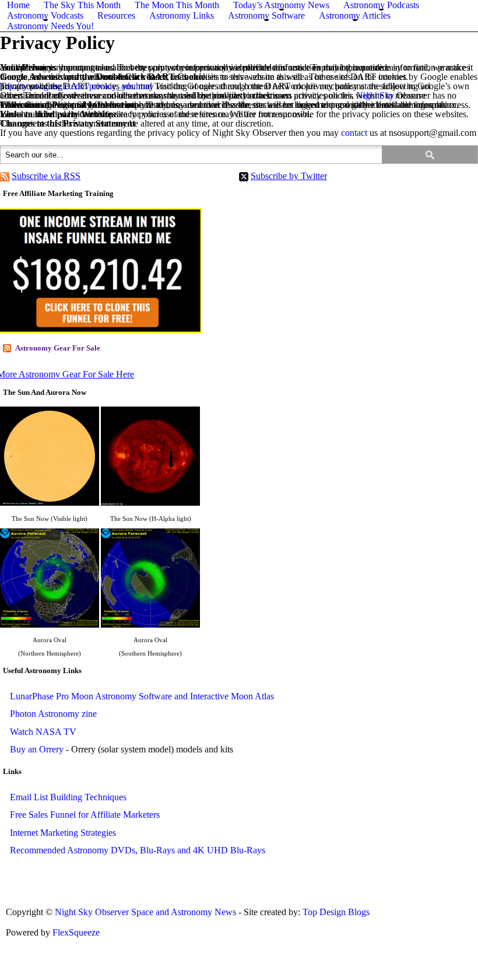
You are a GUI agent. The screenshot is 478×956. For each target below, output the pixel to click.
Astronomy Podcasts (381, 5)
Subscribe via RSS (46, 176)
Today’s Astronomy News (281, 5)
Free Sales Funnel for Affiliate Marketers (85, 815)
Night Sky (375, 95)
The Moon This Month (177, 5)
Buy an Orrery (37, 749)
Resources (116, 15)
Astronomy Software (266, 15)
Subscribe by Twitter (289, 176)
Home (18, 5)
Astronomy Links (181, 15)
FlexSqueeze (76, 932)
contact (354, 133)
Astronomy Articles (355, 15)
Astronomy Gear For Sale (57, 348)
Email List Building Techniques (68, 797)
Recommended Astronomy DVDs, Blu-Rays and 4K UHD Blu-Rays (137, 850)
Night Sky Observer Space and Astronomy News (146, 912)
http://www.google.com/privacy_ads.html (76, 86)
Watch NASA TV (43, 732)
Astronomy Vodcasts (45, 15)
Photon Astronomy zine (53, 714)
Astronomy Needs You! (50, 26)
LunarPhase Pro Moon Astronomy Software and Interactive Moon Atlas (142, 696)
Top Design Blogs (336, 912)
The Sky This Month (82, 5)
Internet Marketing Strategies (63, 833)
